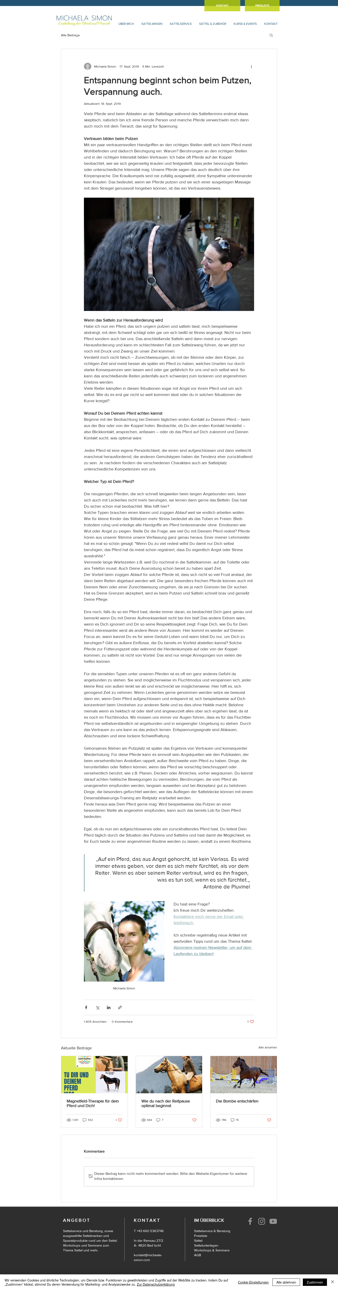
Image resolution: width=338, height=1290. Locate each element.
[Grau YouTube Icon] (273, 1221)
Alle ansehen (267, 1047)
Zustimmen (315, 1282)
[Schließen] (332, 1282)
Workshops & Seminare (211, 1250)
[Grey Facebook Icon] (250, 1221)
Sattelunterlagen (206, 1245)
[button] (126, 23)
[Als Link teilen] (120, 1007)
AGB (197, 1255)
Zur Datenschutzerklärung (156, 1284)
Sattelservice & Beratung (212, 1231)
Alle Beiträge (70, 35)
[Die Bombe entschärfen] (243, 1074)
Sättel (198, 1240)
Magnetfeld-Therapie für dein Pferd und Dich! (93, 1103)
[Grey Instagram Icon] (261, 1221)
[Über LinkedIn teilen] (108, 1007)
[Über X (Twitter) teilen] (97, 1007)
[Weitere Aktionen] (251, 66)
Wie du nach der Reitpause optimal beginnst (165, 1103)
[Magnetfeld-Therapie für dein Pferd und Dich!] (94, 1074)
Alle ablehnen (286, 1282)
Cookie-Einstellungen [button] (253, 1282)
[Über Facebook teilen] (86, 1007)
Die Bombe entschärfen (237, 1101)
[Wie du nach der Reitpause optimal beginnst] (169, 1074)
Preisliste (200, 1236)
